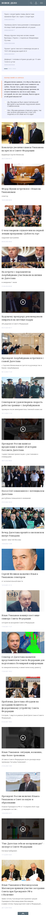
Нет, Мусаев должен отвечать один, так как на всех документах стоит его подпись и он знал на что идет (24, 112)
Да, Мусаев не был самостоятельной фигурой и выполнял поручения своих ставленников (23, 104)
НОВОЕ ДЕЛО (9, 3)
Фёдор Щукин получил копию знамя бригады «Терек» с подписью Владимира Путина (21, 37)
